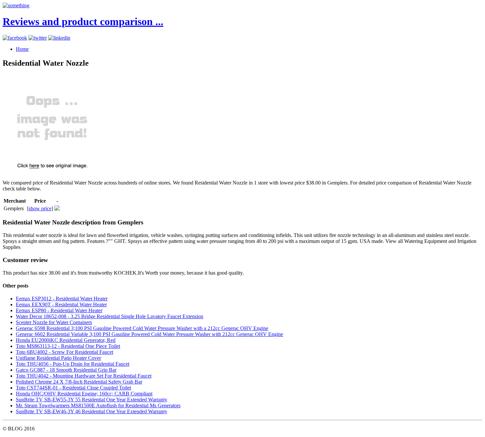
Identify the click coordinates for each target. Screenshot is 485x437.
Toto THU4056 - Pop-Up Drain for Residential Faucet (72, 364)
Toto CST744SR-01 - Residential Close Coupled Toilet (73, 387)
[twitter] (37, 38)
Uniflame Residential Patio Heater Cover (58, 358)
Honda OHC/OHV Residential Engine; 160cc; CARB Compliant (84, 393)
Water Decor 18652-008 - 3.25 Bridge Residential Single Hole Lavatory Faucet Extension (109, 316)
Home (22, 49)
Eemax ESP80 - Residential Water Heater (59, 310)
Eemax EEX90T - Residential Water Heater (61, 304)
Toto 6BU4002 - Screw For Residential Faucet (64, 352)
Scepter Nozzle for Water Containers (54, 322)
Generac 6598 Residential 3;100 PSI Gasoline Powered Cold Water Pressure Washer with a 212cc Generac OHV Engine (142, 328)
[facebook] (15, 38)
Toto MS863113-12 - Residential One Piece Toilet (68, 346)
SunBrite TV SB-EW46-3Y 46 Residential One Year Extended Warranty (91, 411)
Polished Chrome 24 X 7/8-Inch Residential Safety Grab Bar (79, 382)
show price (40, 208)
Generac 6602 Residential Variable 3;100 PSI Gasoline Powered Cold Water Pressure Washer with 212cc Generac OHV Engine (149, 334)
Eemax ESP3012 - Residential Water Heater (62, 298)
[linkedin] (59, 38)
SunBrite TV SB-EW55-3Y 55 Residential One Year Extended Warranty (91, 399)
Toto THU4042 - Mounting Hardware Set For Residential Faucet (83, 376)
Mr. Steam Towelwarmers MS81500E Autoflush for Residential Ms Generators (98, 405)
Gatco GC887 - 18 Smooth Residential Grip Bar (66, 370)
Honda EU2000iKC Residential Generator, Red (65, 340)
